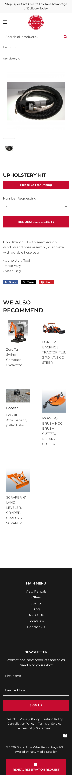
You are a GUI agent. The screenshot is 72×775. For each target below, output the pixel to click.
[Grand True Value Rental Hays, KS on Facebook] (65, 736)
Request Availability (36, 222)
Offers (36, 597)
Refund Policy (53, 719)
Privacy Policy (30, 719)
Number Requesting (19, 198)
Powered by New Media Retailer (34, 751)
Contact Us (36, 627)
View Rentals (36, 591)
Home (7, 47)
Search (11, 719)
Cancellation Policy (21, 723)
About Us (36, 615)
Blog (36, 609)
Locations (36, 621)
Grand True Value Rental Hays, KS (40, 747)
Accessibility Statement (34, 728)
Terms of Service (49, 723)
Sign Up (36, 705)
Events (36, 603)
